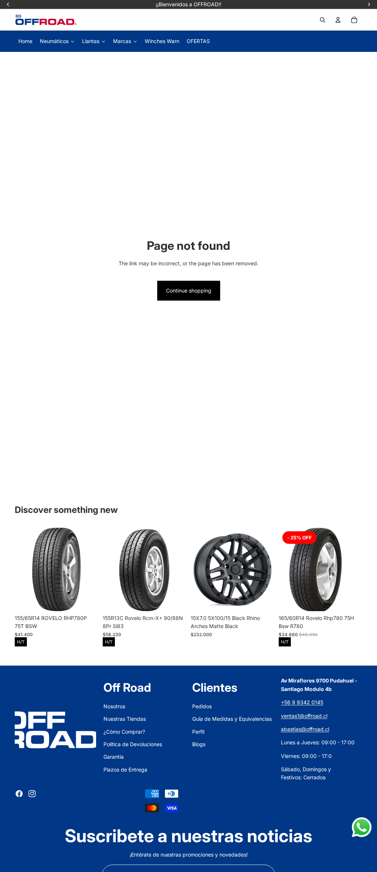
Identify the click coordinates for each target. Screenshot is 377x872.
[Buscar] (322, 20)
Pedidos (202, 706)
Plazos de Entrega (125, 769)
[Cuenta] (338, 20)
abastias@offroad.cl (305, 729)
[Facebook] (19, 793)
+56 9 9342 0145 (302, 702)
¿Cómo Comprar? (124, 732)
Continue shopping (188, 290)
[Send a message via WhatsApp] (361, 827)
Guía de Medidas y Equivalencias (232, 719)
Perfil (198, 732)
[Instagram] (32, 793)
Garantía (113, 757)
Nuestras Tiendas (124, 719)
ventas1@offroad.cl (304, 716)
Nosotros (114, 706)
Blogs (198, 744)
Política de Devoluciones (132, 744)
